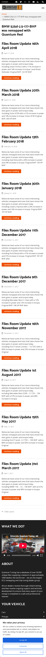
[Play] (4, 555)
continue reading (11, 78)
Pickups (5, 616)
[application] (23, 546)
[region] (23, 638)
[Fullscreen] (41, 555)
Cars (3, 612)
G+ (25, 2)
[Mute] (38, 555)
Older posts (9, 511)
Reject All (23, 652)
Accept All (23, 640)
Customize (23, 646)
